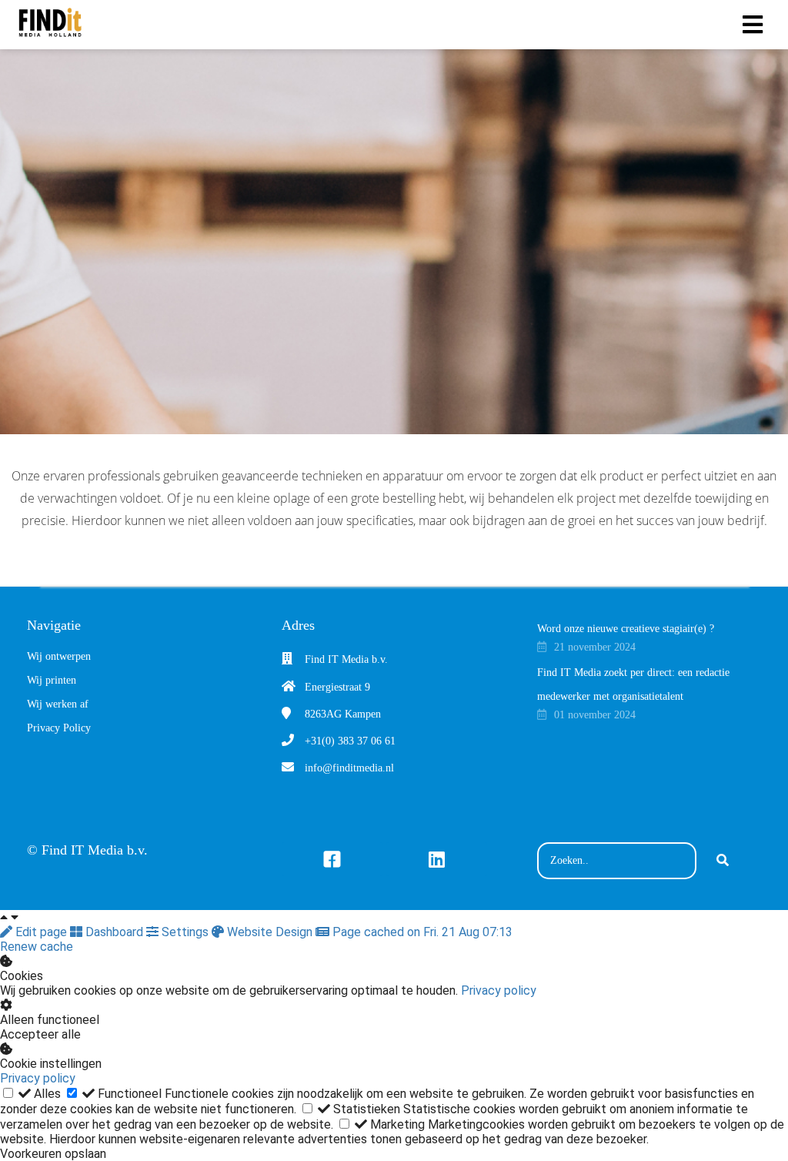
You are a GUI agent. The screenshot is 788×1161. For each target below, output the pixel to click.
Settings (185, 932)
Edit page (41, 932)
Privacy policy (498, 990)
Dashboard (114, 932)
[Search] (722, 860)
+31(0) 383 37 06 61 (350, 741)
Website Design (270, 932)
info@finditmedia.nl (349, 768)
